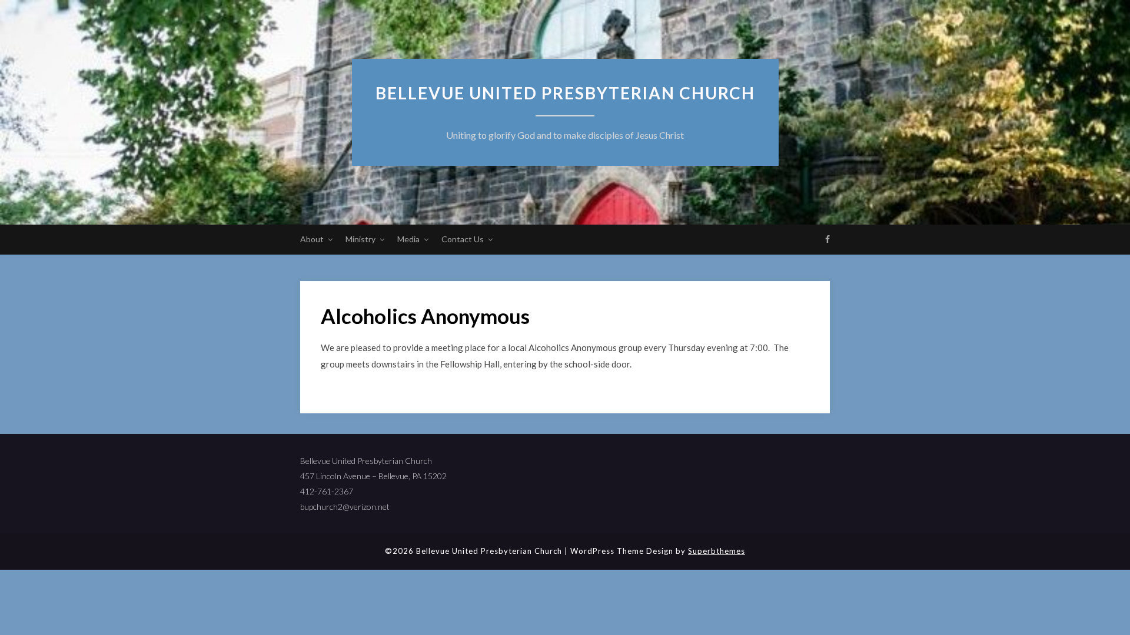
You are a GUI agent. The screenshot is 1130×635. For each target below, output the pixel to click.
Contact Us (462, 239)
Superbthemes (716, 551)
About (312, 239)
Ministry (360, 239)
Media (408, 239)
